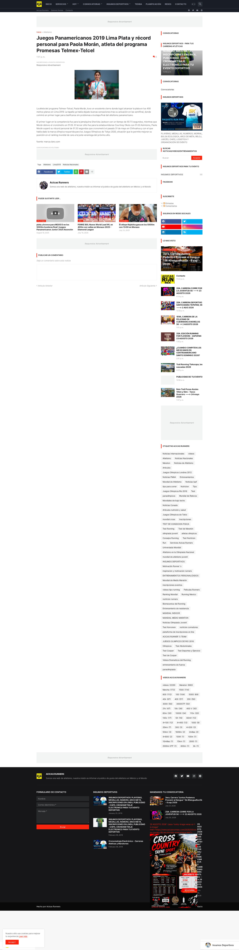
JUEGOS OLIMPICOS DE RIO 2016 (178, 641)
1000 (195, 722)
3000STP (183, 704)
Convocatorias (91, 4)
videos (191, 453)
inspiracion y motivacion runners (177, 571)
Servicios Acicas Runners (181, 543)
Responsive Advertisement (119, 21)
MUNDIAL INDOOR (171, 613)
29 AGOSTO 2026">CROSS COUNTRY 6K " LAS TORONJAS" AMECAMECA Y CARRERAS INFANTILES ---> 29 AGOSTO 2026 (199, 855)
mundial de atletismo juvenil (175, 557)
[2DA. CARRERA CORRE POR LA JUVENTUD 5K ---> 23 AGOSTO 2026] (168, 291)
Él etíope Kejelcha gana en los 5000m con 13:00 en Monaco (136, 225)
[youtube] (197, 10)
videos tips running (171, 589)
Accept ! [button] (12, 942)
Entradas (169, 203)
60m (167, 713)
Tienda (138, 4)
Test (193, 491)
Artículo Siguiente (147, 286)
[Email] (86, 171)
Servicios (61, 4)
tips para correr (170, 486)
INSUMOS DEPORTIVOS (181, 174)
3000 (167, 704)
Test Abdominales (184, 646)
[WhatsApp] (76, 171)
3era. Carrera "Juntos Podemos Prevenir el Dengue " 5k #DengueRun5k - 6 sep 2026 (183, 800)
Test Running (168, 529)
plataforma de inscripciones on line (178, 632)
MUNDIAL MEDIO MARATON (175, 618)
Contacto (180, 4)
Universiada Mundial (172, 547)
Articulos (166, 468)
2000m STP (170, 746)
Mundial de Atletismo (172, 482)
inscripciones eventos (172, 585)
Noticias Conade (170, 505)
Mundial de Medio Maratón (175, 580)
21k (166, 708)
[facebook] (189, 10)
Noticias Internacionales (173, 453)
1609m (180, 732)
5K (179, 718)
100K (180, 736)
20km (167, 727)
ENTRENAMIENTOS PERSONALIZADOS (180, 575)
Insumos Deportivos (117, 4)
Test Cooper (168, 650)
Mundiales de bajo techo (174, 500)
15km (181, 741)
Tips (195, 486)
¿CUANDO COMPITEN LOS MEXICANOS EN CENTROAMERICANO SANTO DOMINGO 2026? (188, 351)
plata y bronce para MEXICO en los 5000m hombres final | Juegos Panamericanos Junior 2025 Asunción (55, 227)
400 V (191, 708)
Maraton (166, 463)
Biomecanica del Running (174, 604)
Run (164, 543)
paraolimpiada (169, 669)
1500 (184, 690)
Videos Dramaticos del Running (177, 660)
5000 (193, 694)
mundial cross (169, 519)
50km (167, 732)
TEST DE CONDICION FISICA (176, 524)
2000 (193, 741)
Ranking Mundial (170, 594)
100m (192, 736)
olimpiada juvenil (170, 533)
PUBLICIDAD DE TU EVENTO (189, 377)
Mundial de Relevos (188, 496)
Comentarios (171, 206)
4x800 (167, 736)
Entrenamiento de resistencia (176, 608)
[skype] (192, 232)
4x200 (191, 727)
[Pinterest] (81, 171)
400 (179, 699)
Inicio (49, 4)
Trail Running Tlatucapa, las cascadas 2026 (189, 365)
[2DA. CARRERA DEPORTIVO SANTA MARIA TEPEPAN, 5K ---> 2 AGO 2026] (168, 305)
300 (178, 727)
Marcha (169, 690)
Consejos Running (171, 538)
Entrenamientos (187, 477)
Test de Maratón (185, 529)
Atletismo (47, 32)
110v (194, 713)
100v (167, 718)
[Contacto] (168, 279)
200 (191, 699)
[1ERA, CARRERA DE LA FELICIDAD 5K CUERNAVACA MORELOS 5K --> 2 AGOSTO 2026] (168, 319)
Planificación (153, 4)
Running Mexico (189, 594)
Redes (168, 4)
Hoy (74, 4)
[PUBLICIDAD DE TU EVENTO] (168, 380)
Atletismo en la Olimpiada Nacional (178, 552)
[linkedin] (171, 232)
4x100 (168, 722)
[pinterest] (201, 10)
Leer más (23, 936)
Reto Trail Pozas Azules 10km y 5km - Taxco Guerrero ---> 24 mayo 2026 (187, 393)
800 (167, 694)
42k (167, 699)
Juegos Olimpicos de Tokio (175, 514)
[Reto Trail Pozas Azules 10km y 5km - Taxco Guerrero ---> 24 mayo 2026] (168, 392)
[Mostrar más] (92, 171)
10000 (181, 713)
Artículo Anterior (45, 286)
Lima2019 (57, 165)
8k (196, 746)
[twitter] (193, 10)
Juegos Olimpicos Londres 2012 (177, 472)
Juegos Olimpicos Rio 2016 (175, 491)
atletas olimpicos (189, 533)
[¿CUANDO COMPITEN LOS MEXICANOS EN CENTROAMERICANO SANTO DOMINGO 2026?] (168, 350)
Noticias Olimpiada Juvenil (175, 622)
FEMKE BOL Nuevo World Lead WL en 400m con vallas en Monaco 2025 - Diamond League (95, 227)
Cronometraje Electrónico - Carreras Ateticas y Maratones (126, 842)
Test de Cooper (170, 655)
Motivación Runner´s (172, 566)
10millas (168, 741)
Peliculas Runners (192, 589)
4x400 (182, 722)
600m (185, 746)
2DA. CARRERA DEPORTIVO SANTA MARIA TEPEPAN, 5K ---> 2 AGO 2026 (189, 305)
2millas (193, 732)
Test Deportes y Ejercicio (189, 650)
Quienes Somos (57, 10)
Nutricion (185, 486)
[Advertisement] (83, 930)
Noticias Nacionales (70, 165)
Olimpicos (167, 646)
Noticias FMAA (169, 477)
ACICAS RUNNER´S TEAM (174, 636)
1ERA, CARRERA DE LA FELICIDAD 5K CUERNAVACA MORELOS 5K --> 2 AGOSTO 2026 (188, 320)
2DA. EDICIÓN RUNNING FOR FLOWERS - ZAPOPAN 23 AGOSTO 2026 (188, 336)
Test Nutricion (189, 538)
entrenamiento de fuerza (174, 665)
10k (178, 708)
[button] (193, 4)
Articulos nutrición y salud (174, 510)
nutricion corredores (189, 627)
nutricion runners (170, 599)
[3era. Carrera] (156, 800)
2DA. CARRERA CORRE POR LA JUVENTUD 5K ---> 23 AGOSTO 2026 (189, 290)
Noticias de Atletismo (183, 463)
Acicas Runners (43, 10)
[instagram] (192, 226)
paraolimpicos (169, 496)
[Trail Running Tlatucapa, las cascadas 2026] (168, 367)
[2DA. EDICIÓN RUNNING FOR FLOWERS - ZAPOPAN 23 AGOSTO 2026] (168, 336)
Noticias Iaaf (191, 482)
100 (180, 694)
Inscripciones (185, 519)
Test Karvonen (169, 627)
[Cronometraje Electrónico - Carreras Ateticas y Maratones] (100, 844)
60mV (191, 718)
